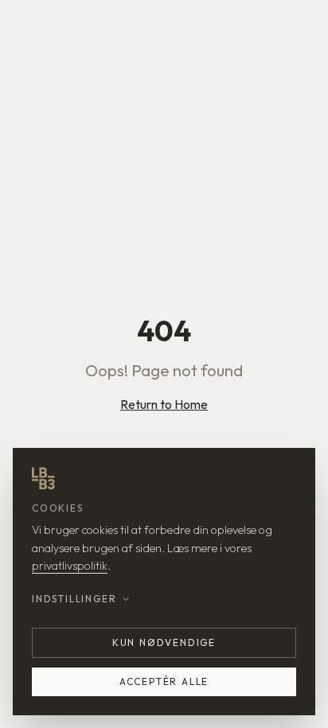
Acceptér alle (164, 681)
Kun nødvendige (164, 642)
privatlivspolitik (69, 566)
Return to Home (164, 404)
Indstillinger (74, 599)
